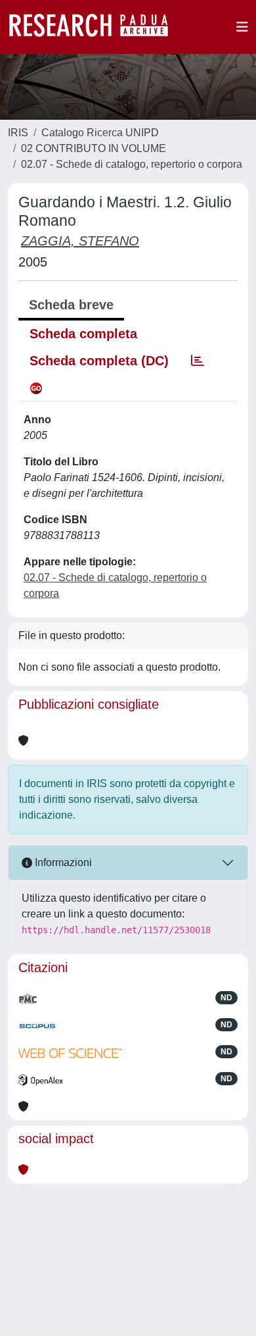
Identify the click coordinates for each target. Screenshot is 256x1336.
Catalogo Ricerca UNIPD (100, 132)
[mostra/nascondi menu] (242, 27)
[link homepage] (95, 27)
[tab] (197, 360)
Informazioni (62, 862)
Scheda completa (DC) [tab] (99, 360)
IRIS (18, 132)
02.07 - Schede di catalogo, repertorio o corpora (131, 164)
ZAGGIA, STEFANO (80, 241)
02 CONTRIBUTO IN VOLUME (93, 148)
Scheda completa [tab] (83, 333)
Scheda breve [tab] (71, 304)
